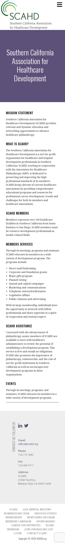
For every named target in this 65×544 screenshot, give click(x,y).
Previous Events (45, 513)
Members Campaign (18, 521)
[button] (60, 4)
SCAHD (13, 509)
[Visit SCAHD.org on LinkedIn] (20, 426)
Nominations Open (16, 513)
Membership (14, 517)
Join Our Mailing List (38, 529)
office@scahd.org (28, 444)
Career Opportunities (26, 525)
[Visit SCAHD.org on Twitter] (26, 426)
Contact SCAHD (37, 533)
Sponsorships (45, 521)
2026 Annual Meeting (37, 509)
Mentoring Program (41, 517)
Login (18, 533)
